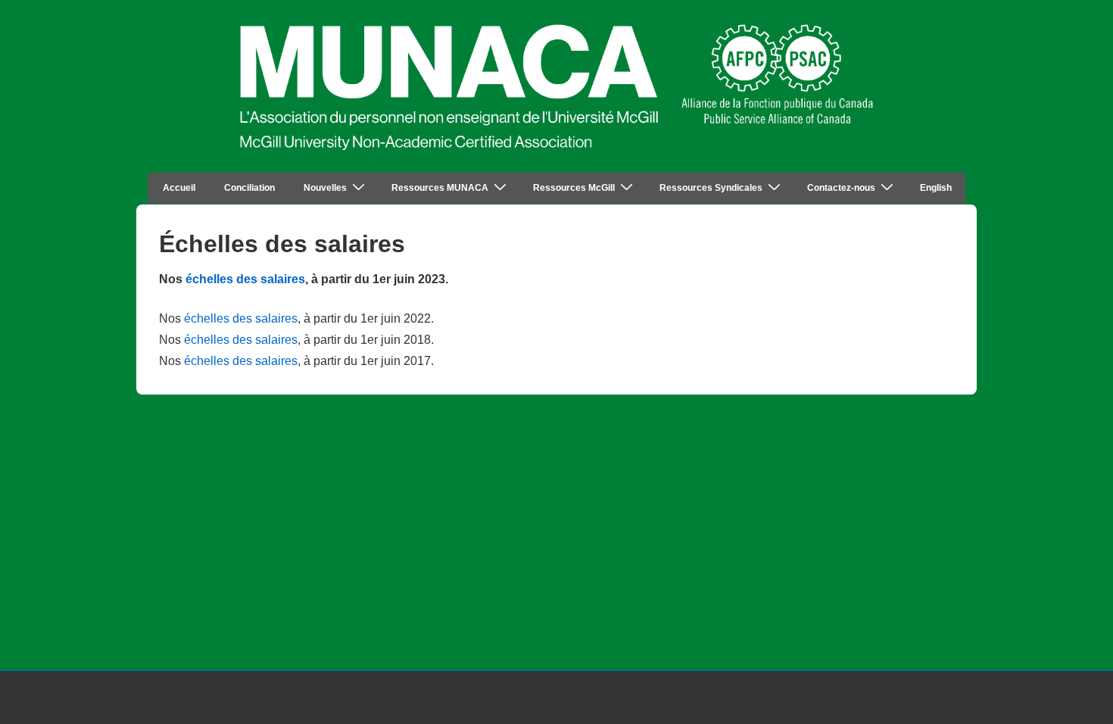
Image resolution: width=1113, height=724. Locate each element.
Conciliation (249, 188)
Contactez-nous (841, 188)
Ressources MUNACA (439, 188)
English (936, 188)
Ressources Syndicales (710, 188)
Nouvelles (325, 188)
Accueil (179, 188)
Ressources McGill (574, 188)
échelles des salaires (245, 279)
